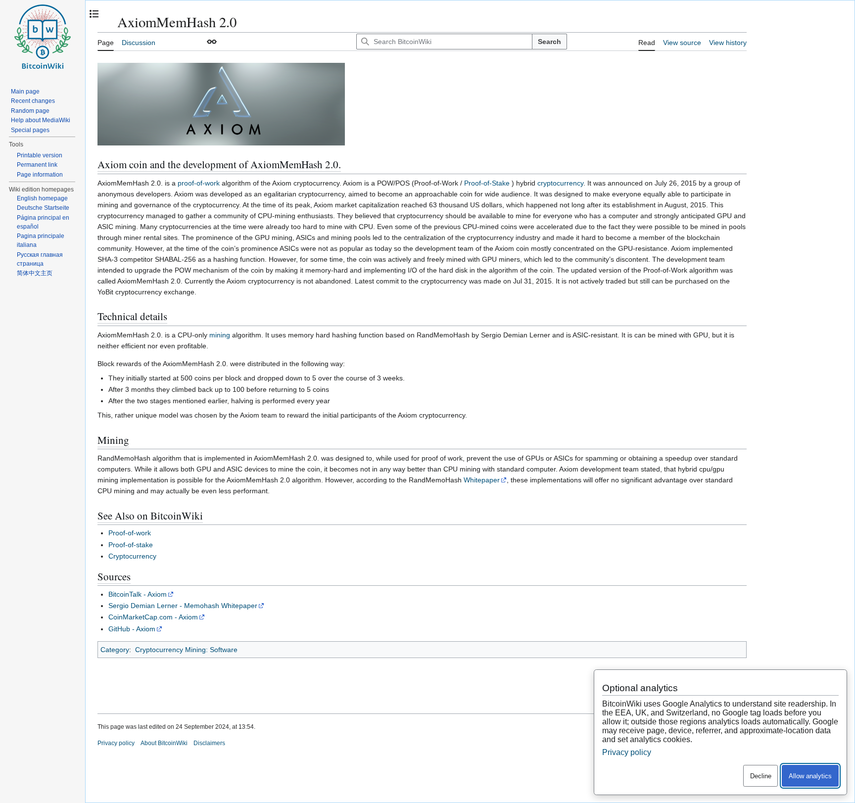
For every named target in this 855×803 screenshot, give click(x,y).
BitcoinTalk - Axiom (137, 594)
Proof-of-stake (130, 545)
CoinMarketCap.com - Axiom (153, 617)
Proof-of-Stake (487, 183)
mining (219, 335)
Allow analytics (810, 776)
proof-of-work (199, 183)
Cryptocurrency (132, 556)
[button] (212, 41)
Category (114, 650)
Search (549, 42)
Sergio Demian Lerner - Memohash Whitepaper (182, 606)
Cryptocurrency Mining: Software (186, 650)
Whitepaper (482, 480)
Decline (760, 776)
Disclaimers (209, 743)
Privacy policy (116, 743)
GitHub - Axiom (131, 629)
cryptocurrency (560, 183)
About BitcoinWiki (164, 743)
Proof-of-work (129, 533)
